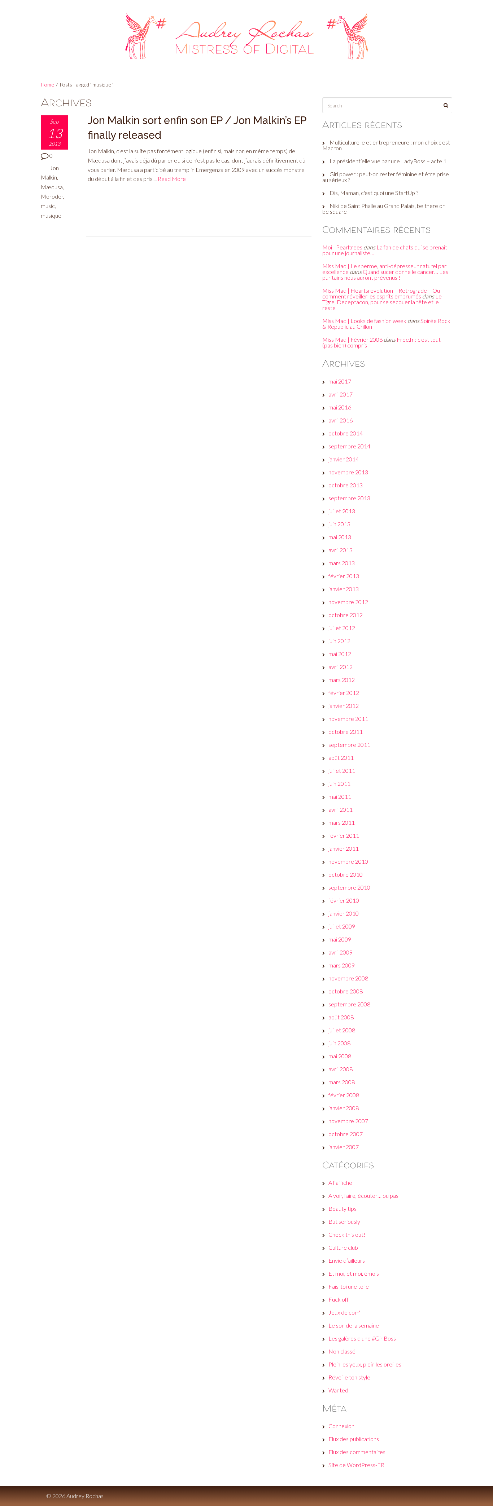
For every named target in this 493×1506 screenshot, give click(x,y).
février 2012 (343, 692)
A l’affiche (340, 1182)
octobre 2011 (345, 731)
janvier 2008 (343, 1107)
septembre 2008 (349, 1004)
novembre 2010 (348, 861)
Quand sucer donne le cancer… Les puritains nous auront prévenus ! (385, 274)
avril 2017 (340, 394)
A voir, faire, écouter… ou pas (363, 1195)
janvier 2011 (343, 848)
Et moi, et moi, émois (353, 1273)
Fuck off (338, 1299)
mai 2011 (339, 796)
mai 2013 (339, 536)
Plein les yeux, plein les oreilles (364, 1364)
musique (51, 215)
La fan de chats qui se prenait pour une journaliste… (384, 250)
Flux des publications (353, 1438)
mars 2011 (341, 822)
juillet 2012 (341, 627)
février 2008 (343, 1094)
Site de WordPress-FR (356, 1464)
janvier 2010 (343, 913)
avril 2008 (340, 1069)
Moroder (52, 196)
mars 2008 (341, 1081)
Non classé (341, 1351)
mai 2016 (339, 407)
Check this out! (346, 1234)
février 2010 (343, 900)
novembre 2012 (348, 601)
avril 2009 (340, 952)
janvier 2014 (343, 459)
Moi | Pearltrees (342, 247)
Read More (172, 178)
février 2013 (343, 575)
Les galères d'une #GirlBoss (362, 1338)
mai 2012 (339, 653)
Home (47, 84)
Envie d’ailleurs (346, 1260)
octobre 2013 (345, 485)
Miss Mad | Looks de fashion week (364, 320)
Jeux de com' (344, 1312)
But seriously (344, 1221)
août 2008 (341, 1017)
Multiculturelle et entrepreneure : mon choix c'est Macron (386, 145)
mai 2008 (339, 1056)
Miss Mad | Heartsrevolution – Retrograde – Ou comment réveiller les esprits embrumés (381, 293)
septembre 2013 (349, 498)
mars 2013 (341, 562)
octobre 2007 (345, 1133)
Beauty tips (342, 1208)
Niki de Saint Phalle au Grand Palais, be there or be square (383, 208)
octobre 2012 (345, 614)
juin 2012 (339, 640)
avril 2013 (340, 549)
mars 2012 (341, 679)
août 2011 (341, 757)
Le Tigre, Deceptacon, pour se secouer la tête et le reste (382, 302)
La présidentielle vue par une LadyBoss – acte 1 (388, 161)
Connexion (341, 1425)
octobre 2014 (345, 433)
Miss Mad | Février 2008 (352, 339)
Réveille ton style (349, 1377)
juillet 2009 (341, 926)
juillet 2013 (341, 511)
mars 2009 (341, 965)
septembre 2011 (349, 744)
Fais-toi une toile (348, 1286)
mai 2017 (339, 381)
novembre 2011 (348, 718)
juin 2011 (339, 783)
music (48, 205)
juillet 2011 (341, 770)
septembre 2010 (349, 887)
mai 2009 (339, 939)
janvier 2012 (343, 705)
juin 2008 (339, 1043)
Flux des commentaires (356, 1451)
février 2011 (343, 835)
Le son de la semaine (353, 1325)
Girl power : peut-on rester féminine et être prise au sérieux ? (385, 176)
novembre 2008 (348, 978)
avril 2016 (340, 420)
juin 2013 (339, 524)
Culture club (343, 1247)
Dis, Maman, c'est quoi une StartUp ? (374, 192)
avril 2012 (340, 666)
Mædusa (52, 186)
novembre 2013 (348, 472)
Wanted (338, 1390)
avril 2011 (340, 809)
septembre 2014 (349, 446)
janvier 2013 (343, 588)
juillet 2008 (341, 1030)
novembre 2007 (348, 1120)
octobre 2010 (345, 874)
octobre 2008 (345, 991)
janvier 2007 (343, 1146)
